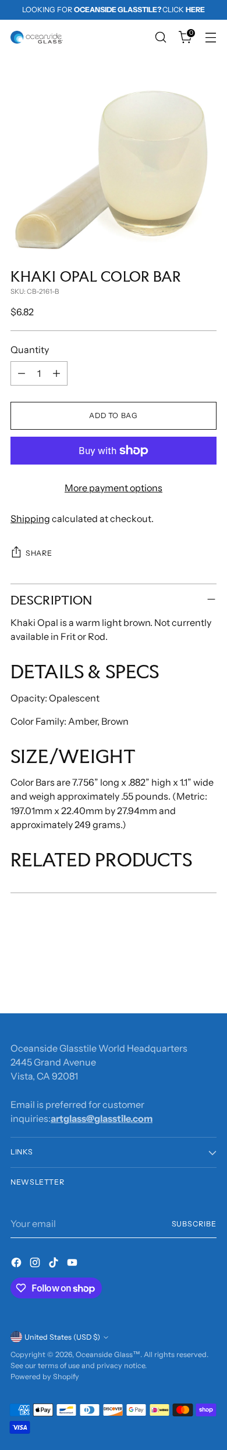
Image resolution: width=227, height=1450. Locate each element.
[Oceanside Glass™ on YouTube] (73, 1264)
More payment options (113, 488)
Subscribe (194, 1223)
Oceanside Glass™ (108, 1354)
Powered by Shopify (44, 1376)
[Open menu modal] (210, 37)
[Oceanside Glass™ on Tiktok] (55, 1264)
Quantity (29, 349)
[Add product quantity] (56, 373)
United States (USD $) (62, 1337)
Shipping (30, 518)
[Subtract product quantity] (21, 373)
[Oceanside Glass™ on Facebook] (17, 1264)
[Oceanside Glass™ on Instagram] (36, 1264)
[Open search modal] (160, 37)
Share (39, 553)
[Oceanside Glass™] (36, 37)
